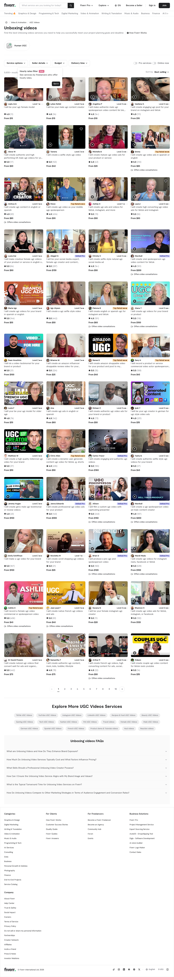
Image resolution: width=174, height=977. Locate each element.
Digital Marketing (70, 14)
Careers (7, 917)
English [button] (152, 969)
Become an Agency (96, 825)
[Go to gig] (23, 89)
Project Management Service (142, 825)
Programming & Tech (49, 14)
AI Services (9, 848)
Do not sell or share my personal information (22, 931)
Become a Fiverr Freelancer (99, 820)
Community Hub (94, 829)
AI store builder (136, 843)
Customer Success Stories (57, 825)
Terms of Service (11, 922)
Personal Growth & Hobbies (15, 866)
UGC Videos (34, 22)
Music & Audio (131, 14)
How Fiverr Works (138, 33)
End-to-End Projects (12, 880)
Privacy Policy (10, 926)
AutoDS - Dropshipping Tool (141, 834)
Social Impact (9, 912)
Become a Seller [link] (134, 5)
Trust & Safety (10, 908)
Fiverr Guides (51, 834)
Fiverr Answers (52, 838)
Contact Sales (135, 852)
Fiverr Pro (134, 820)
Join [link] (164, 5)
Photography (9, 871)
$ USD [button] (161, 969)
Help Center (9, 903)
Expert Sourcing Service (139, 829)
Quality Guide (51, 829)
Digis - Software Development (142, 838)
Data (6, 857)
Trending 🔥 (10, 14)
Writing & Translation (112, 14)
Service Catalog (10, 884)
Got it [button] (56, 84)
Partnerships (9, 935)
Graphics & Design (27, 14)
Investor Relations (11, 958)
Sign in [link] (152, 5)
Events (90, 838)
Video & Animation (90, 14)
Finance (156, 14)
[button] (87, 5)
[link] (6, 22)
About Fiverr (9, 899)
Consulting (8, 852)
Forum (90, 834)
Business (145, 14)
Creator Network (11, 940)
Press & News (10, 954)
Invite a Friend (10, 949)
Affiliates (8, 945)
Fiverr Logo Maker (137, 848)
